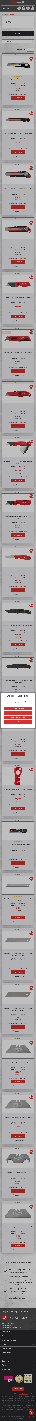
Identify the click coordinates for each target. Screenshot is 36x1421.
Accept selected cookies (18, 717)
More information (26, 703)
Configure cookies (18, 708)
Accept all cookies (18, 722)
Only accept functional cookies (18, 713)
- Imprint (18, 725)
